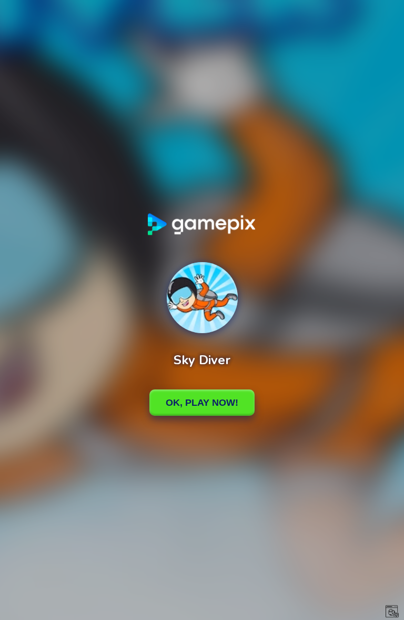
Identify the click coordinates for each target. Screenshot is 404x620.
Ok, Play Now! (202, 402)
